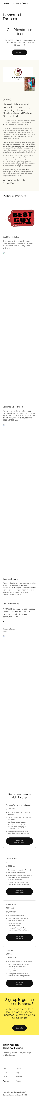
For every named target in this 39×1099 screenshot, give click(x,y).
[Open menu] (35, 3)
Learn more (20, 52)
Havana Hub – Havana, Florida (15, 3)
